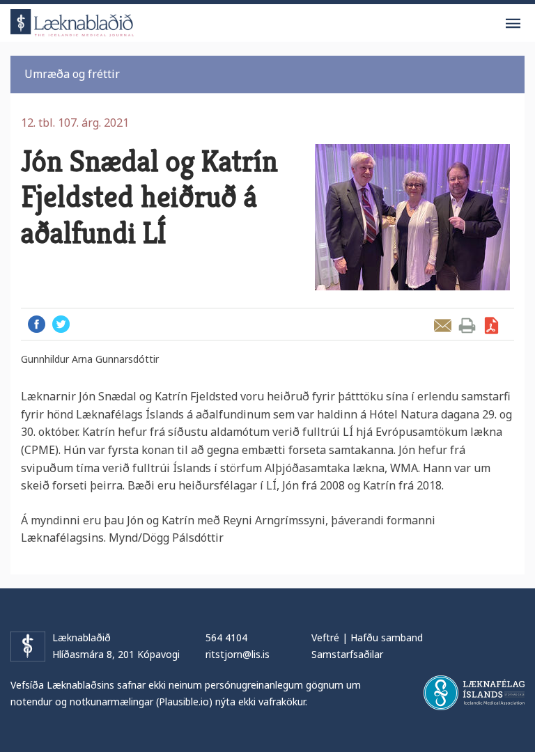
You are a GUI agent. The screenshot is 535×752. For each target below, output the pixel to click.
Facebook (36, 324)
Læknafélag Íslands (474, 692)
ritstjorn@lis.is (238, 654)
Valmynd (513, 24)
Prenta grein (467, 325)
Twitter (61, 324)
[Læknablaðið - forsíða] (72, 20)
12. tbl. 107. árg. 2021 (75, 122)
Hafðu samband (386, 637)
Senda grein (442, 325)
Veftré (325, 637)
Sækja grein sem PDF (491, 325)
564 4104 (226, 637)
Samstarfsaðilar (347, 654)
